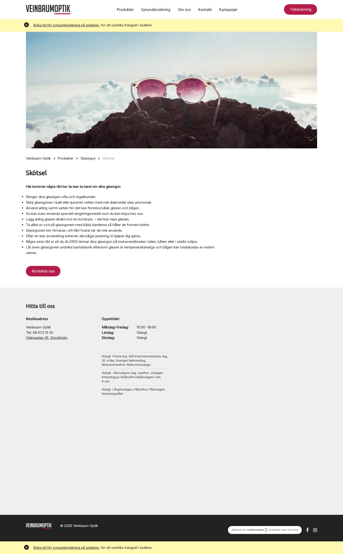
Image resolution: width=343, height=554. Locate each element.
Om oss (184, 9)
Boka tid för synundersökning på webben (66, 25)
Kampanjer (228, 9)
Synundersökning (155, 9)
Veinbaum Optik (38, 158)
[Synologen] (265, 529)
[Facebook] (307, 529)
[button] (26, 25)
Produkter (125, 9)
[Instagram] (315, 529)
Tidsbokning (300, 9)
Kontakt (205, 9)
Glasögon (88, 158)
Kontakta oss (43, 271)
